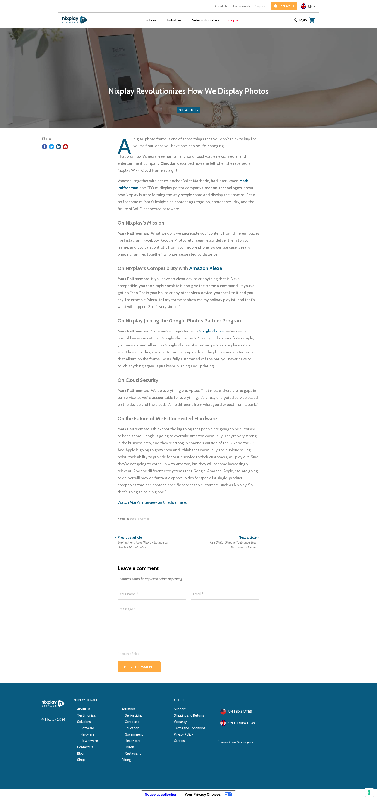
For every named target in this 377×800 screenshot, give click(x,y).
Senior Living (133, 715)
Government (134, 734)
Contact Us (85, 747)
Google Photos (211, 331)
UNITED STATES (240, 711)
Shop (81, 760)
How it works (90, 741)
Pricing (126, 760)
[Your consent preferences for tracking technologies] (369, 792)
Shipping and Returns (189, 715)
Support (260, 6)
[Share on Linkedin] (58, 146)
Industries (128, 709)
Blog (80, 753)
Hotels (129, 747)
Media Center (139, 519)
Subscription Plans (206, 20)
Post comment (139, 667)
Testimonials (241, 6)
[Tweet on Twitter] (51, 146)
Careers (179, 741)
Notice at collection (161, 794)
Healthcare (133, 741)
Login (303, 20)
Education (132, 728)
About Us (221, 6)
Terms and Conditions (189, 728)
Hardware (87, 734)
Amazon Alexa (205, 268)
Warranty (180, 722)
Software (87, 728)
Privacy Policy (183, 734)
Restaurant (133, 753)
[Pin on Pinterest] (65, 146)
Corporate (132, 722)
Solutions (84, 722)
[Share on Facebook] (44, 146)
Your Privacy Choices (203, 794)
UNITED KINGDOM (241, 723)
